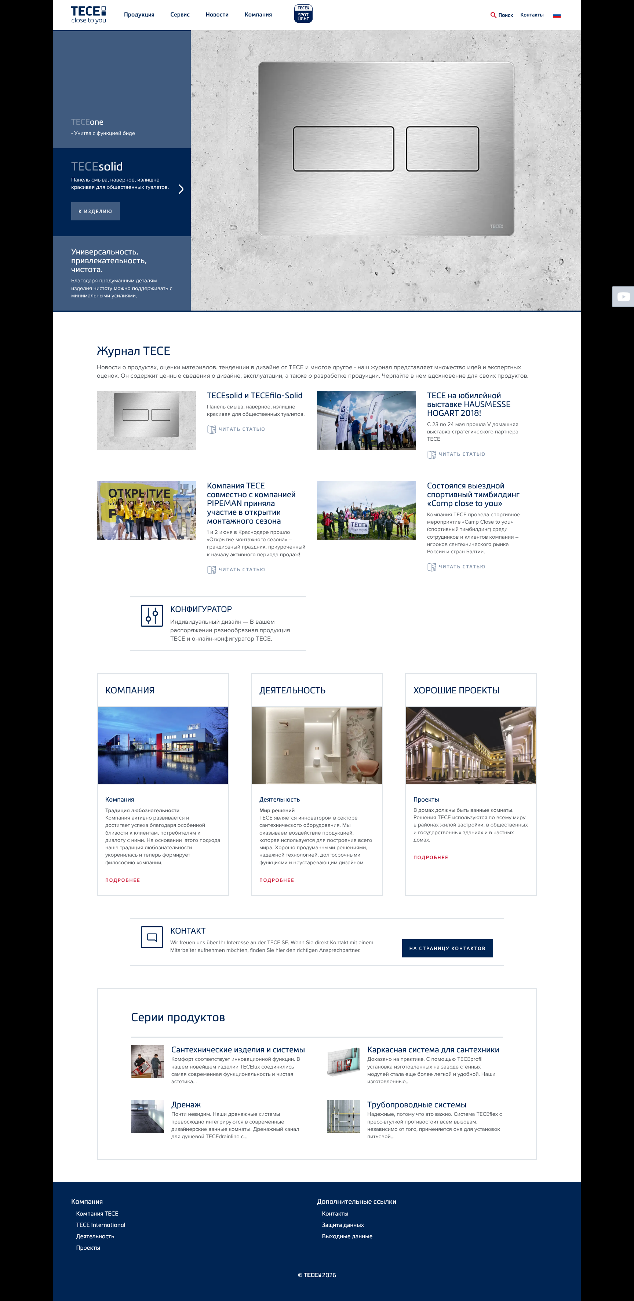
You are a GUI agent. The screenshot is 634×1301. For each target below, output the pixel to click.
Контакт (188, 930)
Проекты (88, 1247)
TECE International (100, 1225)
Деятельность (95, 1236)
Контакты (532, 14)
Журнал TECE (133, 351)
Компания (258, 14)
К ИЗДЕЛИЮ (96, 287)
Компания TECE (97, 1213)
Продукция (139, 14)
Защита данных (343, 1225)
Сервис (180, 14)
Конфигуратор (201, 609)
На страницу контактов (447, 949)
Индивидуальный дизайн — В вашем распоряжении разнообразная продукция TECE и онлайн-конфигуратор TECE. (230, 630)
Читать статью (242, 429)
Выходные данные (347, 1236)
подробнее (123, 880)
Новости (217, 14)
